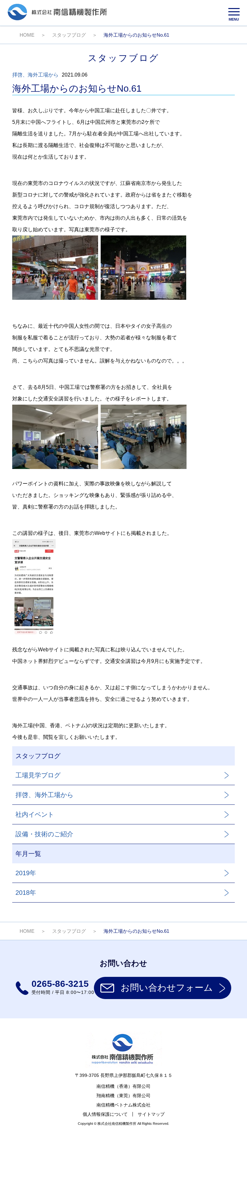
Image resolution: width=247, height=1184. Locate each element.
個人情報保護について (105, 1114)
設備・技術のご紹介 (44, 834)
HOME (27, 35)
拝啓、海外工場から (35, 75)
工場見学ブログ (37, 775)
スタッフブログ (69, 35)
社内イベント (34, 814)
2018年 (25, 892)
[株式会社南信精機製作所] (57, 19)
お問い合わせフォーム (167, 988)
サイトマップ (151, 1114)
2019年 (25, 873)
